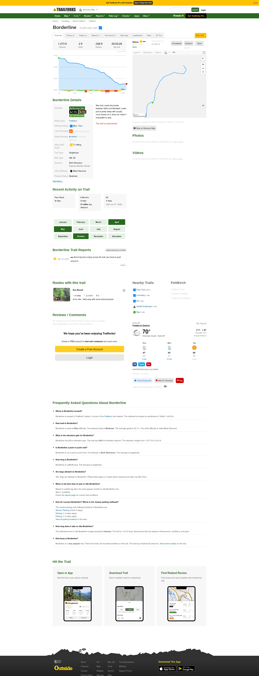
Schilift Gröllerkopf (144, 306)
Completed (176, 43)
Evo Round (78, 289)
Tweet (141, 364)
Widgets (100, 670)
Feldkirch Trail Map (179, 293)
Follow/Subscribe (143, 380)
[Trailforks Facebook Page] (55, 661)
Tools (110, 666)
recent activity (170, 543)
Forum (125, 670)
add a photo (178, 141)
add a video (178, 158)
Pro (98, 662)
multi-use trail (88, 27)
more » (123, 265)
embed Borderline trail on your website (145, 369)
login (203, 10)
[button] (78, 596)
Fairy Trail (140, 289)
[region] (169, 84)
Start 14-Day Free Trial (143, 3)
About (83, 662)
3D (203, 105)
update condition (116, 250)
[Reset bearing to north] (203, 72)
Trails (76, 15)
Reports (99, 15)
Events (125, 15)
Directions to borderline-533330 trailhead (148, 122)
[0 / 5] (157, 41)
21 (58, 299)
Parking (59, 513)
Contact (84, 670)
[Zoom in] (203, 64)
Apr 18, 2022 (138, 44)
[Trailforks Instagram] (59, 661)
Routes (87, 15)
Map (66, 15)
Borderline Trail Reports (72, 250)
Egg (138, 312)
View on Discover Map (145, 128)
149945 (73, 136)
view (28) (187, 47)
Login (89, 357)
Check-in (188, 43)
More (145, 15)
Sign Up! (111, 662)
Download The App (169, 661)
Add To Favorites (165, 380)
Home (57, 15)
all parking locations (68, 519)
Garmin (111, 670)
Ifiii (137, 300)
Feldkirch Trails (177, 289)
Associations (126, 662)
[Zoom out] (203, 68)
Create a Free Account (89, 349)
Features (84, 666)
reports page (70, 495)
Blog (98, 666)
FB (135, 364)
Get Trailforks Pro (196, 15)
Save (199, 43)
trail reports (61, 323)
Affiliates (122, 666)
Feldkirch (73, 120)
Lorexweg (140, 295)
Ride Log (113, 15)
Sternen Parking (62, 510)
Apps (136, 15)
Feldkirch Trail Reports (181, 298)
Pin (148, 364)
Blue (77, 125)
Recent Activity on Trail (71, 189)
